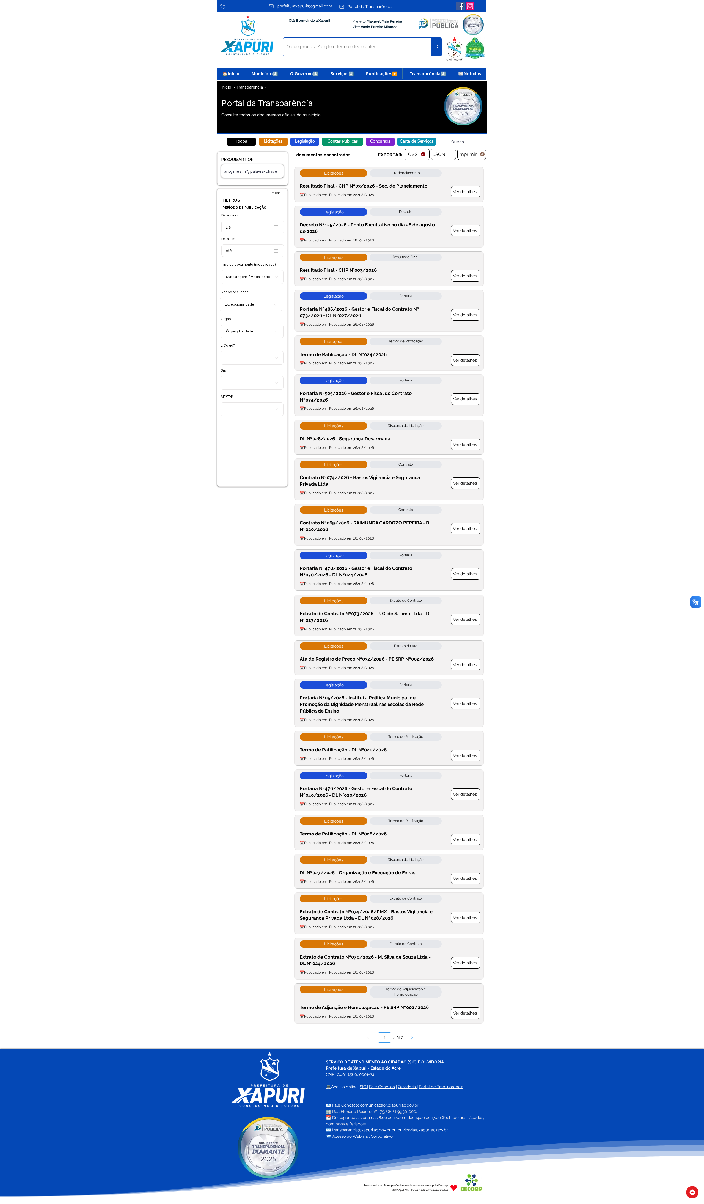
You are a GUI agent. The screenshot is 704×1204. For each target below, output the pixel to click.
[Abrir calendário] (276, 227)
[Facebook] (460, 6)
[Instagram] (470, 6)
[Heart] (453, 1187)
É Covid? (228, 345)
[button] (265, 73)
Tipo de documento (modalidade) (248, 264)
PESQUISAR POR (237, 159)
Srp (223, 370)
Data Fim (228, 239)
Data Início (229, 215)
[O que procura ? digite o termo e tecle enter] (436, 47)
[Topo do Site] (692, 1192)
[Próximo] (412, 1037)
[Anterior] (368, 1037)
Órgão (226, 319)
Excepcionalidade (234, 292)
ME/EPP (227, 396)
